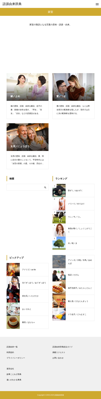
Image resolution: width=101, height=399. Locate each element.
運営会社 (10, 369)
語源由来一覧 (12, 347)
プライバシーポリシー (16, 358)
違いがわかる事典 (14, 380)
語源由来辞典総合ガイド (62, 347)
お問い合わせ (58, 358)
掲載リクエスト (58, 352)
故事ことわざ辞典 (14, 374)
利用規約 (10, 352)
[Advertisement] (50, 47)
